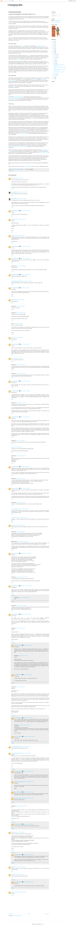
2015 (54, 47)
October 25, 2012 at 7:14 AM (26, 614)
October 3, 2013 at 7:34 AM (28, 854)
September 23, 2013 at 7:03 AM (29, 824)
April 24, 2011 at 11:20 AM (17, 358)
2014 (54, 48)
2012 (54, 51)
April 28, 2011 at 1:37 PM (20, 402)
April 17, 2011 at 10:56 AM (19, 299)
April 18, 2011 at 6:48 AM (20, 306)
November (56, 54)
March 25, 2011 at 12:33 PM (21, 219)
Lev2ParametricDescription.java (14, 97)
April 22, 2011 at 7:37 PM (18, 323)
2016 (54, 45)
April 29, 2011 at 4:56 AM (25, 416)
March (55, 63)
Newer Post (11, 913)
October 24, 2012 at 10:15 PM (21, 605)
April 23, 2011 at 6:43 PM (25, 344)
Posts (54, 13)
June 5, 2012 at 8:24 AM (20, 531)
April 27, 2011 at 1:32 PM (25, 381)
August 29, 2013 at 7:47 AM (28, 771)
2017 (54, 44)
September (56, 57)
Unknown (13, 235)
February (55, 73)
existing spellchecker (43, 152)
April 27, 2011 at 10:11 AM (20, 373)
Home (29, 913)
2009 (54, 78)
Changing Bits (15, 5)
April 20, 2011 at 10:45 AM (20, 312)
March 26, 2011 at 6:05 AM (25, 274)
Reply (12, 188)
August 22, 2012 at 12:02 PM (22, 541)
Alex (12, 358)
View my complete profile (56, 22)
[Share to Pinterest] (32, 169)
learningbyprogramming (15, 746)
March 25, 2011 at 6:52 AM (25, 210)
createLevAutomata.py (18, 96)
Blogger (42, 924)
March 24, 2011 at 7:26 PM (21, 198)
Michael (12, 337)
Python (13, 86)
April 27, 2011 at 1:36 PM (25, 390)
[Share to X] (30, 169)
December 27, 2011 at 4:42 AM (21, 517)
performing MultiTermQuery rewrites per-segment (17, 146)
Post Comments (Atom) (17, 915)
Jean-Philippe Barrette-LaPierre (17, 281)
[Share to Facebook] (31, 169)
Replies (14, 595)
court (12, 447)
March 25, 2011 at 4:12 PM (25, 246)
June (55, 58)
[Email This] (27, 169)
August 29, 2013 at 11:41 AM (29, 792)
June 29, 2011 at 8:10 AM (20, 478)
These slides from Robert (23, 133)
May (55, 60)
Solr (45, 132)
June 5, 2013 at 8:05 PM (28, 674)
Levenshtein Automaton (40, 46)
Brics (25, 129)
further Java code (13, 99)
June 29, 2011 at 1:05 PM (25, 488)
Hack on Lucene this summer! (59, 71)
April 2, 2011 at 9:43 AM (27, 281)
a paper (28, 55)
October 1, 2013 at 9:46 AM (20, 832)
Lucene (13, 170)
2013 (54, 50)
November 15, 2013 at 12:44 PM (29, 736)
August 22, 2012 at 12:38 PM (26, 553)
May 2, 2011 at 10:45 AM (20, 440)
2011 (54, 53)
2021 (54, 41)
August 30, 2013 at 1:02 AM (28, 798)
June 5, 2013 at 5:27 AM (23, 655)
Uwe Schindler (14, 192)
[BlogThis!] (29, 169)
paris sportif (13, 517)
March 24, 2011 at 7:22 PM (21, 192)
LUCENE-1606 (27, 166)
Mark (12, 178)
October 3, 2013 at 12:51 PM (20, 866)
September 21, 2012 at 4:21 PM (21, 577)
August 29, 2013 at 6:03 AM (25, 746)
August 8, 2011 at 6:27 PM (20, 502)
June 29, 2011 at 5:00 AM (20, 455)
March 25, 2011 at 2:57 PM (19, 235)
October (55, 55)
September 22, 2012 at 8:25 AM (26, 585)
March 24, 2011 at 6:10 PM (18, 178)
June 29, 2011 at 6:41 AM (25, 466)
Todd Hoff (13, 299)
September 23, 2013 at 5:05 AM (21, 806)
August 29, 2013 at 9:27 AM (28, 781)
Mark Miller (18, 59)
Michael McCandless (15, 210)
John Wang (13, 219)
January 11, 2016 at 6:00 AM (24, 597)
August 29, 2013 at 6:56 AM (25, 753)
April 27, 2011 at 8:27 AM (20, 364)
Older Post (47, 913)
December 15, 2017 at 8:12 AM (20, 892)
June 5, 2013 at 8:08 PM (28, 717)
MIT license (34, 79)
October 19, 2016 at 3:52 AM (20, 874)
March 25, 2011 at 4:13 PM (25, 258)
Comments (55, 15)
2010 (54, 77)
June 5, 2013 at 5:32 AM (20, 686)
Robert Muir (22, 46)
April (55, 61)
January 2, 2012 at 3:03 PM (20, 525)
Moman (22, 79)
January (55, 75)
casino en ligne (14, 508)
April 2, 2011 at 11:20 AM (25, 287)
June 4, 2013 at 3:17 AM (20, 628)
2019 (54, 42)
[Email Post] (26, 169)
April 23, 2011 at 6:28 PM (19, 337)
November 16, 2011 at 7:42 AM (22, 508)
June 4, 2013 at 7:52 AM (28, 645)
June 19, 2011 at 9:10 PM (18, 447)
